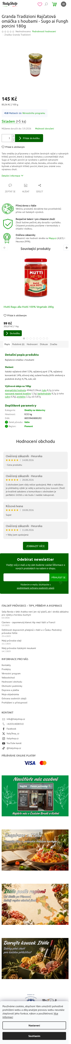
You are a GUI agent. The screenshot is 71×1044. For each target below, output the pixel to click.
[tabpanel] (35, 295)
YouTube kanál (14, 743)
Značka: (17, 34)
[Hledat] (46, 4)
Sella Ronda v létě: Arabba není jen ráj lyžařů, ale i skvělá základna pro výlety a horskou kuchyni (35, 613)
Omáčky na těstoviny (34, 410)
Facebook (11, 728)
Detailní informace (11, 175)
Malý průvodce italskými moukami (19, 648)
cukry (7, 396)
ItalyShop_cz (13, 733)
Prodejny (6, 669)
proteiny (21, 396)
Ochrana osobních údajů (14, 698)
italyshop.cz (12, 738)
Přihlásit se (59, 577)
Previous (5, 247)
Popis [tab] (7, 344)
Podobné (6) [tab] (18, 344)
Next (67, 247)
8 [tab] (47, 338)
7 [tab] (44, 338)
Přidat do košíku (31, 138)
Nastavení (34, 1025)
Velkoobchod (8, 677)
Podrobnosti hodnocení (44, 31)
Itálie (27, 422)
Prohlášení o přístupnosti (14, 702)
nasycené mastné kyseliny (18, 393)
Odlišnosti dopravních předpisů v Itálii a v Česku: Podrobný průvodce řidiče (31, 631)
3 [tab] (31, 338)
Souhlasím (34, 1036)
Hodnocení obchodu (35, 441)
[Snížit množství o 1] (13, 140)
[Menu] (63, 4)
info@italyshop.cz (16, 719)
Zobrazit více (35, 546)
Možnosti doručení (44, 128)
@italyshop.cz (14, 748)
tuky (44, 390)
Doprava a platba (10, 690)
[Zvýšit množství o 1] (13, 136)
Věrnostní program (11, 673)
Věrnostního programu (33, 113)
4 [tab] (34, 338)
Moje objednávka (10, 694)
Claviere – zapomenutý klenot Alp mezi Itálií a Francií (28, 622)
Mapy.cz (52, 238)
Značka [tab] (53, 344)
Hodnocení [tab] (32, 344)
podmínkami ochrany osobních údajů (35, 588)
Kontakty (6, 665)
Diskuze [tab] (44, 344)
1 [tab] (24, 338)
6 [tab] (40, 338)
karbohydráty (44, 393)
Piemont (28, 426)
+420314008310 (15, 723)
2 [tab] (27, 338)
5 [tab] (37, 338)
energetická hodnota (15, 390)
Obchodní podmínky (12, 685)
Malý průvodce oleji (11, 640)
